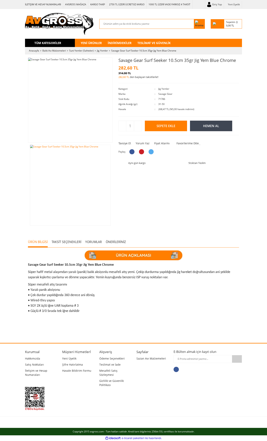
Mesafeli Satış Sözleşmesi (108, 373)
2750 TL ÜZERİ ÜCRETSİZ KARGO (126, 4)
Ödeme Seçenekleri (112, 358)
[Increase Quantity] (138, 126)
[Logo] (59, 24)
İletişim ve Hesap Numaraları (36, 373)
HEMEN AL (211, 126)
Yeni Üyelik (234, 4)
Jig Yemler (163, 88)
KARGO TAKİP (97, 4)
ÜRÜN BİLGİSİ (38, 242)
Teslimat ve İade (110, 364)
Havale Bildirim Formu (76, 370)
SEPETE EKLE (166, 126)
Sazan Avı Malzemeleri (151, 358)
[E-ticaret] (133, 438)
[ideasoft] (113, 438)
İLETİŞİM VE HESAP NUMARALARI (43, 4)
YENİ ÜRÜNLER (91, 43)
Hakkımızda (32, 358)
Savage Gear (165, 94)
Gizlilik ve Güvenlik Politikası (111, 383)
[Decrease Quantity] (122, 126)
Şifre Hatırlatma (72, 364)
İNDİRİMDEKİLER (120, 43)
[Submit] (237, 359)
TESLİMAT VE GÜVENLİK (154, 43)
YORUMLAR (93, 242)
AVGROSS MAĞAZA (75, 4)
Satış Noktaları (34, 364)
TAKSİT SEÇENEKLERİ (66, 242)
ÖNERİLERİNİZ (116, 242)
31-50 (161, 104)
